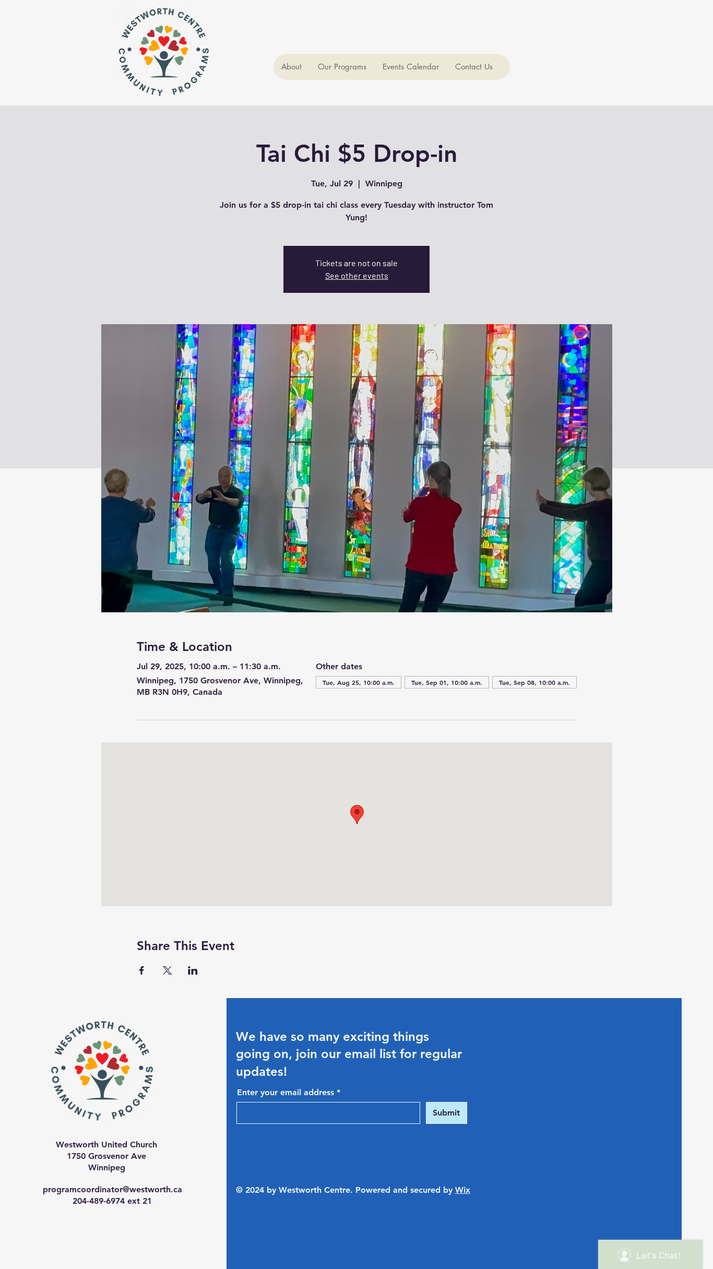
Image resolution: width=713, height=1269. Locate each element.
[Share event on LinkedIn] (193, 970)
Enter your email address (285, 1092)
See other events (356, 275)
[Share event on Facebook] (142, 970)
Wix (462, 1190)
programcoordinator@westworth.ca (112, 1189)
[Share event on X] (167, 970)
